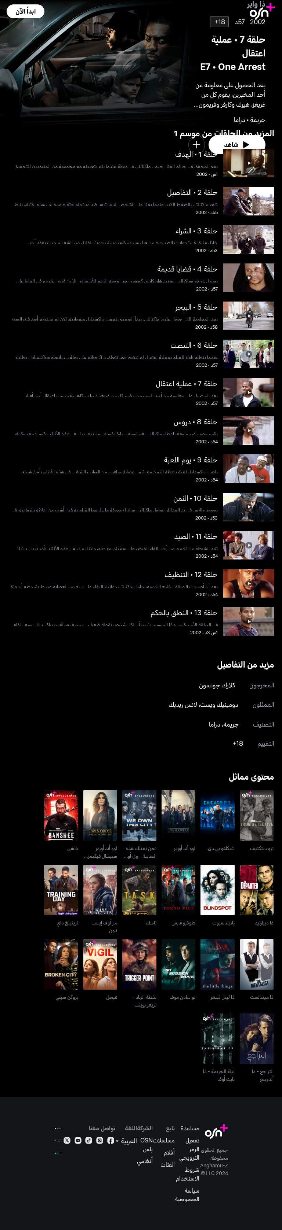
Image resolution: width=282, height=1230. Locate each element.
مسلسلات (164, 1140)
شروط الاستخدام (187, 1173)
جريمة (231, 724)
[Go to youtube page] (78, 1142)
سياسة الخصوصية (187, 1194)
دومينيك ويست (219, 704)
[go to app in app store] (58, 1128)
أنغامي (145, 1160)
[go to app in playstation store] (58, 1153)
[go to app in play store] (58, 1140)
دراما (214, 724)
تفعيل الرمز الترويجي (189, 1148)
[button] (25, 11)
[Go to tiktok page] (88, 1142)
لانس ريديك (183, 704)
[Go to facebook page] (110, 1142)
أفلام (169, 1152)
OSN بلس (146, 1144)
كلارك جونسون (217, 685)
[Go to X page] (67, 1142)
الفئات (167, 1164)
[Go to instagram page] (99, 1142)
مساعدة (190, 1128)
